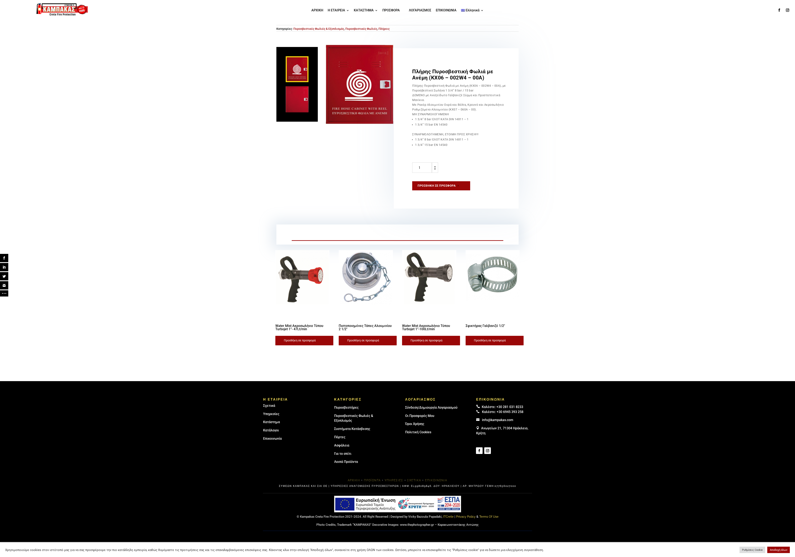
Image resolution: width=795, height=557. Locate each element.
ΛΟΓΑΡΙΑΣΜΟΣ (420, 10)
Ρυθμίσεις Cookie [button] (752, 549)
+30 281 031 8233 (509, 407)
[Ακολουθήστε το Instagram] (787, 10)
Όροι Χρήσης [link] (414, 424)
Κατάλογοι (271, 430)
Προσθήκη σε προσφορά (436, 185)
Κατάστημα (271, 422)
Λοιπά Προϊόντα (346, 462)
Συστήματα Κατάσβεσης (352, 429)
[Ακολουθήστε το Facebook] (779, 10)
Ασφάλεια (341, 445)
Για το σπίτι (342, 454)
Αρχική (354, 480)
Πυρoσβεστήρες (346, 407)
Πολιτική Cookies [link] (418, 432)
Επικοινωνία (272, 439)
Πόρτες (339, 437)
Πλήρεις (384, 28)
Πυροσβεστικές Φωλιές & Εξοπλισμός (318, 28)
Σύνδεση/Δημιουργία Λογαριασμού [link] (431, 407)
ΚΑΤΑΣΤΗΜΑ (364, 10)
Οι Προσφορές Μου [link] (419, 416)
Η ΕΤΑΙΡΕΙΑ (336, 10)
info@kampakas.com (497, 420)
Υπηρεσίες (271, 414)
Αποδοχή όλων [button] (778, 549)
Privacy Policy (466, 517)
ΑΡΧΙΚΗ (317, 10)
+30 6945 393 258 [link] (510, 412)
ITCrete (448, 517)
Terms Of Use (489, 517)
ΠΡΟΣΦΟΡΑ (391, 10)
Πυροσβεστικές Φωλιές (361, 28)
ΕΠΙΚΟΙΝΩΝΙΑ (446, 10)
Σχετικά (269, 406)
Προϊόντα (372, 480)
